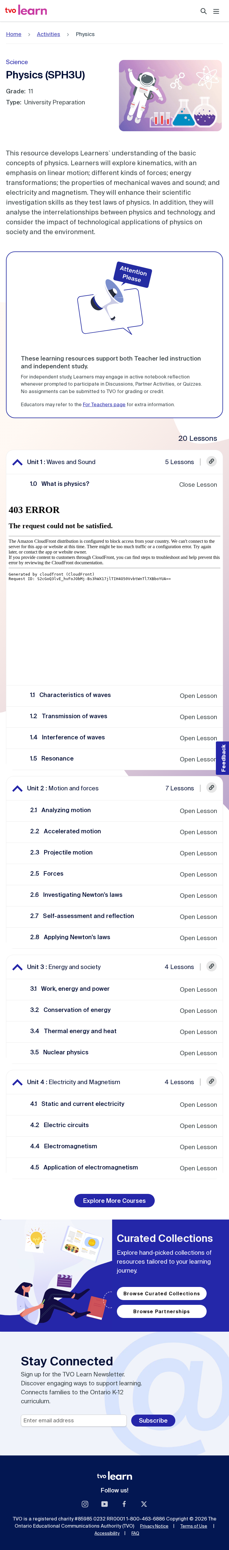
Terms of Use (193, 1526)
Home (13, 34)
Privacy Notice (154, 1526)
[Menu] (216, 10)
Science (17, 61)
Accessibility (107, 1533)
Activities (48, 34)
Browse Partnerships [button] (161, 1311)
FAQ (135, 1533)
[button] (211, 462)
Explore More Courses (114, 1200)
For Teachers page (104, 404)
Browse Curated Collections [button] (161, 1293)
